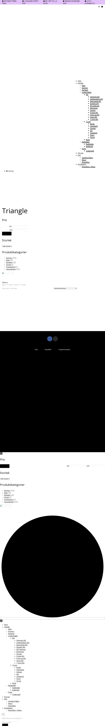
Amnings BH (95, 97)
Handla (80, 83)
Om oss (80, 153)
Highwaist (94, 126)
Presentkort (10, 267)
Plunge (92, 110)
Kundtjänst (82, 164)
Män (83, 85)
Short (92, 135)
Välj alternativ (9, 323)
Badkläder (86, 142)
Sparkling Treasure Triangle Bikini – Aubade (29, 315)
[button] (6, 171)
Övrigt (8, 265)
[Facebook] (49, 338)
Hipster (93, 128)
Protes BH (94, 112)
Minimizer (94, 108)
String (92, 137)
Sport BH (93, 117)
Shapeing (93, 133)
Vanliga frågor (87, 157)
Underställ (90, 151)
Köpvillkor (86, 162)
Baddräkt (89, 146)
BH (87, 94)
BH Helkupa (94, 106)
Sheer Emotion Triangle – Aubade (10, 315)
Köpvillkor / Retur (88, 166)
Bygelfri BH (94, 103)
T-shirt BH (94, 119)
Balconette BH (95, 101)
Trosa (88, 121)
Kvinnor (85, 88)
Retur (84, 160)
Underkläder (86, 92)
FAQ (79, 155)
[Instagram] (55, 338)
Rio (91, 130)
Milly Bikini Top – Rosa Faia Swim (49, 315)
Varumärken (11, 269)
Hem (79, 81)
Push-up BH (94, 115)
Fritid (84, 148)
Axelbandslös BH (96, 99)
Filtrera (7, 233)
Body (88, 139)
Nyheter (85, 90)
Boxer (92, 124)
